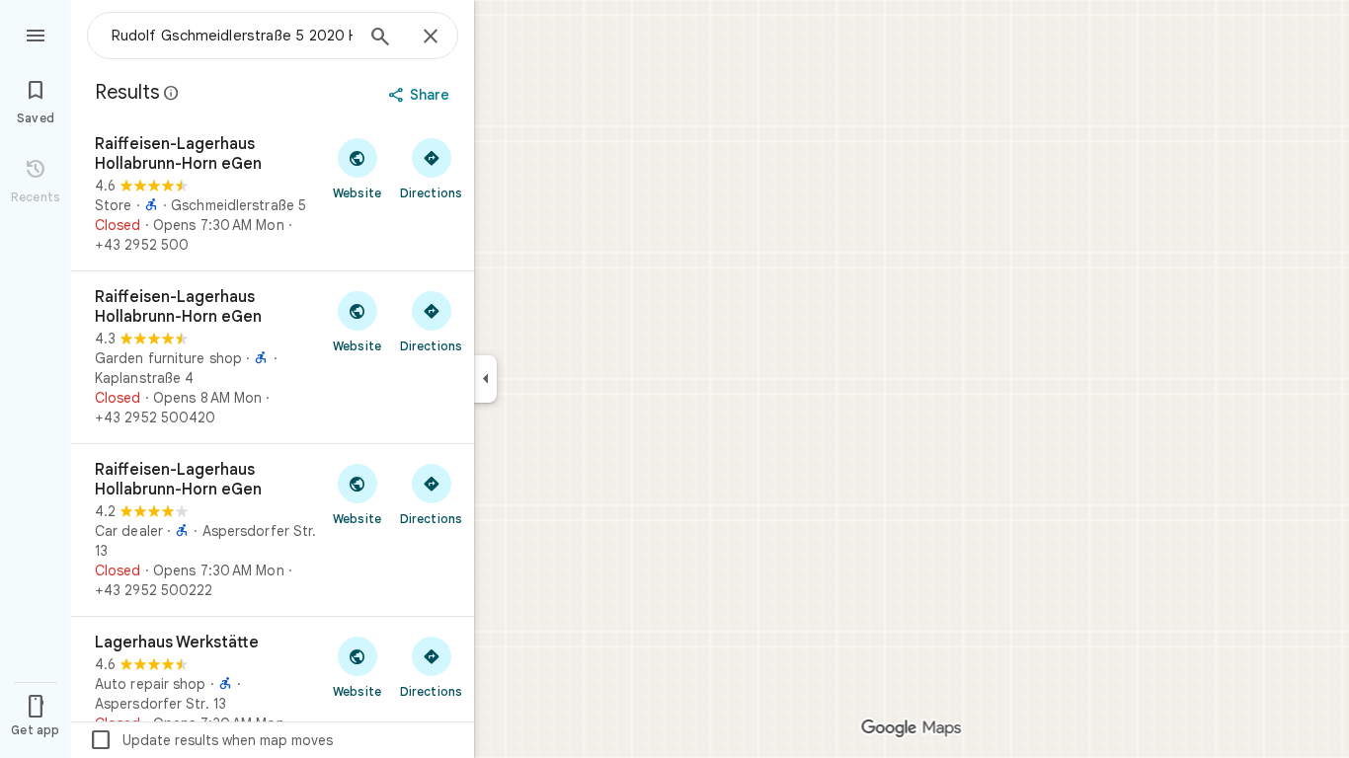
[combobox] (232, 35)
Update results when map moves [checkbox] (211, 740)
